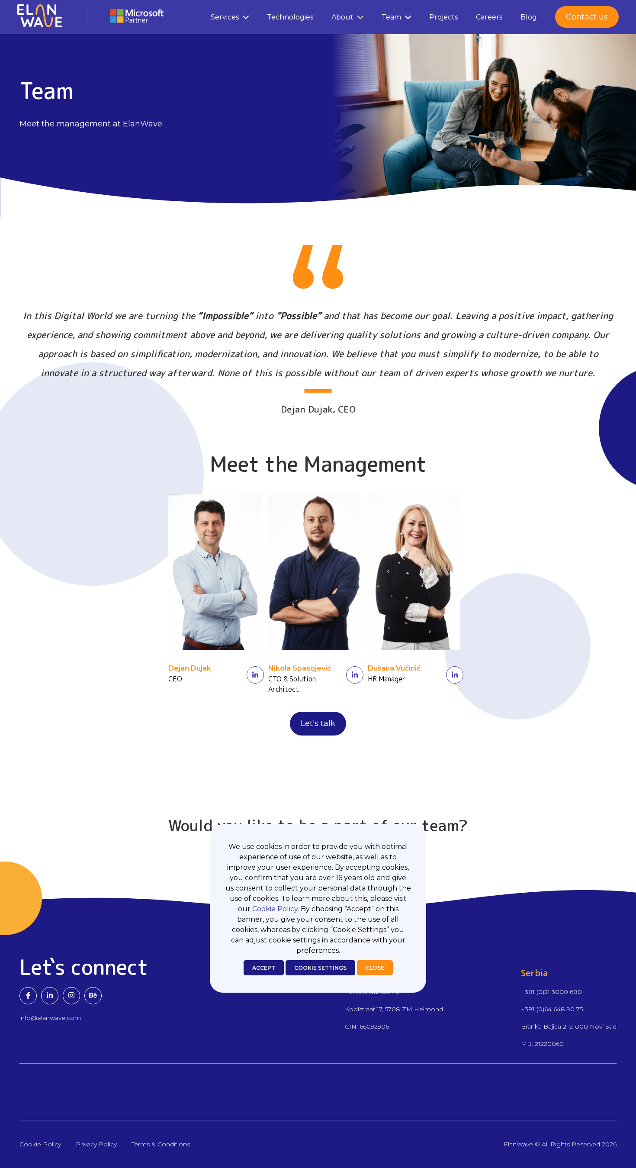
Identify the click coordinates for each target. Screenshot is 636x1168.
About (342, 17)
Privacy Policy (96, 1144)
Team (391, 17)
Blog (528, 17)
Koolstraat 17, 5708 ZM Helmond (394, 1009)
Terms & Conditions (161, 1144)
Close (375, 968)
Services (225, 17)
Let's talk (318, 723)
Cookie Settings (320, 968)
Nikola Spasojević (299, 668)
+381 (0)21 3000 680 (551, 992)
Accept (263, 968)
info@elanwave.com (50, 1018)
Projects (443, 17)
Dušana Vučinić (394, 668)
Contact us (587, 17)
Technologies (290, 17)
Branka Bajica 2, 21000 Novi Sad (569, 1026)
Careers (489, 17)
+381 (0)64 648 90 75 (552, 1009)
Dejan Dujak (189, 668)
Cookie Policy (275, 909)
